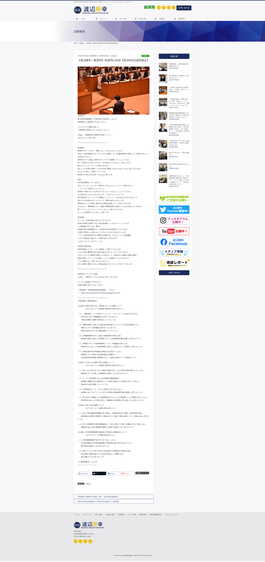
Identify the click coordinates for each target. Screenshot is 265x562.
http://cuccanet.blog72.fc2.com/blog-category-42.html (100, 293)
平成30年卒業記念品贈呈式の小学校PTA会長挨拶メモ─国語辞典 (98, 501)
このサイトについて (171, 514)
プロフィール (87, 514)
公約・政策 (98, 514)
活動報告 (145, 56)
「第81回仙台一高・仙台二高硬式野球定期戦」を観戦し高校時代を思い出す (179, 143)
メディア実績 (131, 514)
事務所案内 (143, 514)
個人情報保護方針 (155, 514)
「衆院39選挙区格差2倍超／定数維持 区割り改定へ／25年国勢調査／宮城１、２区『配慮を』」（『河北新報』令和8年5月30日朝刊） (179, 129)
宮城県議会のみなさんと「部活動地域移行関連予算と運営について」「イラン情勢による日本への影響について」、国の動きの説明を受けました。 (179, 180)
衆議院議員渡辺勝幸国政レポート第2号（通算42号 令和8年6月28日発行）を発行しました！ (179, 115)
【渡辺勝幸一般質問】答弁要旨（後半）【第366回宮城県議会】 (98, 496)
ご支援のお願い (110, 514)
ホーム (77, 514)
